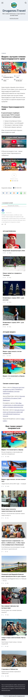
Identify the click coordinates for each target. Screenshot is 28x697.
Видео (5, 70)
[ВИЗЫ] (14, 247)
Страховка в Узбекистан (9, 669)
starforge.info (13, 696)
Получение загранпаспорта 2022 (14, 250)
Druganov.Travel (14, 10)
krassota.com (21, 696)
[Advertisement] (14, 38)
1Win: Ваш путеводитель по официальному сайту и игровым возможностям (13, 405)
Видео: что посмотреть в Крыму (14, 376)
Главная (3, 53)
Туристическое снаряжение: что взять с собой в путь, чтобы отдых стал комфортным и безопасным (13, 543)
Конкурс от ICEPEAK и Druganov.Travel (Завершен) (14, 398)
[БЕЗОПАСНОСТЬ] (14, 270)
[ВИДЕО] (14, 348)
